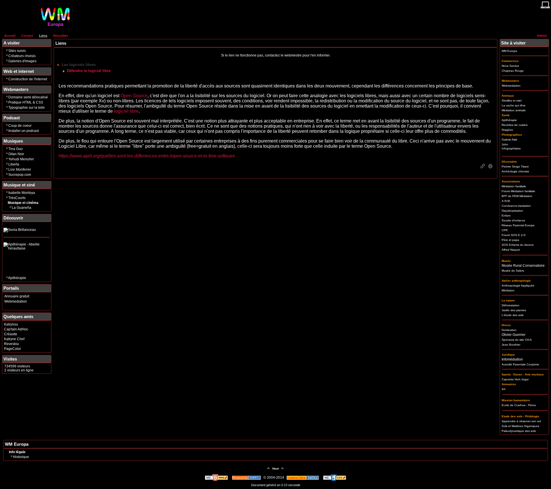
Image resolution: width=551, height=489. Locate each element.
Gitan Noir (16, 154)
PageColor (12, 349)
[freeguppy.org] (247, 478)
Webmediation (15, 301)
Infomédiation (512, 359)
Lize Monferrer (19, 169)
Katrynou (11, 324)
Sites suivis (17, 51)
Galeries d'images (22, 61)
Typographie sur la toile (26, 108)
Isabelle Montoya (21, 193)
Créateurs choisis (22, 56)
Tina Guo (15, 149)
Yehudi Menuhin (21, 159)
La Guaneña (21, 208)
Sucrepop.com (19, 175)
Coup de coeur (20, 126)
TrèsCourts (17, 198)
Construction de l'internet (27, 79)
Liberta (13, 164)
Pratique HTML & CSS (25, 102)
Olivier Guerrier (513, 335)
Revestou (11, 344)
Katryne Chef (14, 339)
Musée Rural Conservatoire (523, 266)
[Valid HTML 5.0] (217, 478)
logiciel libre (126, 111)
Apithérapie (17, 278)
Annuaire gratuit (16, 296)
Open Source (134, 95)
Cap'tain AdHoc (16, 329)
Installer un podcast (23, 131)
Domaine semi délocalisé (28, 97)
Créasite (10, 334)
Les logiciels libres (79, 65)
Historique (21, 457)
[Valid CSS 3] (334, 478)
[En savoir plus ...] (303, 478)
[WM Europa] (55, 28)
